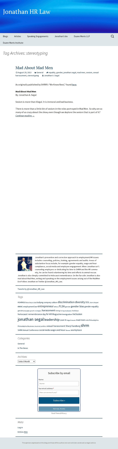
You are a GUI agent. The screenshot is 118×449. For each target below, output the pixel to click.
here (74, 84)
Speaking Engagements (37, 36)
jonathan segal (70, 72)
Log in (20, 427)
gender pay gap (23, 311)
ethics (56, 307)
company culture (50, 302)
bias (27, 302)
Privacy (63, 413)
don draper (94, 302)
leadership (51, 319)
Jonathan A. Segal (51, 75)
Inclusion (77, 314)
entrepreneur (46, 306)
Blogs (5, 36)
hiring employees (66, 311)
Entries (23, 432)
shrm (85, 325)
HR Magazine (55, 314)
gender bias (77, 306)
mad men (81, 72)
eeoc (20, 306)
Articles (17, 36)
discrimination (66, 302)
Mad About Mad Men (34, 67)
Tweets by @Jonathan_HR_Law (31, 289)
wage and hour (57, 330)
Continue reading (25, 115)
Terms (58, 413)
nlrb (87, 320)
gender (59, 72)
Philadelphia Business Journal (29, 326)
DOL (87, 302)
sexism (89, 72)
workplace (76, 330)
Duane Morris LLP (82, 36)
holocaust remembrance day (32, 314)
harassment (48, 310)
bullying (40, 302)
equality (51, 72)
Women (68, 330)
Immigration (67, 314)
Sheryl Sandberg (73, 326)
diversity (80, 302)
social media (44, 330)
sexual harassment (56, 325)
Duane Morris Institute (13, 42)
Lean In (63, 320)
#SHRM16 (21, 302)
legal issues (71, 320)
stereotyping (33, 75)
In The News (23, 348)
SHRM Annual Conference (28, 330)
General (40, 72)
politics (43, 326)
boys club (32, 302)
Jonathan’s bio (61, 36)
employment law (30, 306)
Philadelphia (94, 320)
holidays (75, 311)
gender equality (91, 306)
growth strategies (35, 311)
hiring (58, 311)
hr (47, 314)
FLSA (62, 306)
